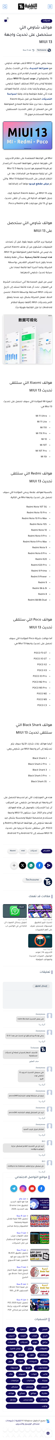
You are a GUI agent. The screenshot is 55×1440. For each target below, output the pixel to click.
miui (23, 851)
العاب (34, 1336)
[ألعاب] (27, 1429)
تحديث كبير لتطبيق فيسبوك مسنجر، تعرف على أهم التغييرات (41, 926)
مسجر (44, 1387)
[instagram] (23, 1188)
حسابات (43, 1355)
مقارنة (44, 1393)
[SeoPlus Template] (48, 1421)
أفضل (44, 1330)
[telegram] (13, 1188)
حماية (21, 1355)
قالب (45, 1374)
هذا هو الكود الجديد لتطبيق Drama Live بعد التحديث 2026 (19, 1205)
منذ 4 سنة (21, 1300)
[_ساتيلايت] (10, 1435)
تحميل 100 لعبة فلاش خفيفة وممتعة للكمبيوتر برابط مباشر (17, 1222)
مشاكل (14, 1387)
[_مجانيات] (5, 1435)
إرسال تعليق (41, 986)
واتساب (43, 1400)
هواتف (11, 1393)
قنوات (34, 1374)
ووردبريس (28, 1400)
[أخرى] (27, 1435)
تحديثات (46, 21)
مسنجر (30, 1387)
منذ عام (22, 1199)
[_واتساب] (10, 1429)
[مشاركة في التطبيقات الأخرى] (14, 865)
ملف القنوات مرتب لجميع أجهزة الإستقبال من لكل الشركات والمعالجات (17, 1240)
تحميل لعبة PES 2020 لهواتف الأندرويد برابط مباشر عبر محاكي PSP (17, 1306)
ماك (11, 1374)
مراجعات (15, 1381)
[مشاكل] (44, 1429)
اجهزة (22, 1330)
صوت (20, 1361)
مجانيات (30, 1381)
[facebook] (41, 1188)
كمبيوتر (22, 1374)
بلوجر (35, 1342)
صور (10, 1361)
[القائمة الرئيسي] (50, 6)
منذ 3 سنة (21, 1233)
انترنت (23, 1336)
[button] (39, 865)
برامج (44, 1342)
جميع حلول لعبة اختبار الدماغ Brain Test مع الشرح (17, 1274)
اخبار (11, 1330)
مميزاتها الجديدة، (39, 68)
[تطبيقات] (22, 1429)
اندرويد (11, 1336)
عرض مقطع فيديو (39, 184)
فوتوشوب (42, 1368)
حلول (32, 1355)
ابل (33, 1330)
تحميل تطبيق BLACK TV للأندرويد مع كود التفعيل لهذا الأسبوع (18, 1257)
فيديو (28, 1368)
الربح (45, 1336)
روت (10, 1355)
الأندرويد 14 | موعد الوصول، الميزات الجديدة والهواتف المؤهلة (40, 956)
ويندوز (13, 1400)
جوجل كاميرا (15, 1349)
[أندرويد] (39, 1429)
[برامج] (39, 1435)
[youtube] (32, 1188)
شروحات (33, 1361)
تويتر (30, 1349)
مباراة (44, 1381)
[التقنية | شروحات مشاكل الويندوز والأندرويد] (27, 6)
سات (45, 1361)
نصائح (22, 1393)
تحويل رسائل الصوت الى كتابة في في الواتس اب (15, 925)
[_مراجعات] (22, 1435)
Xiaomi (13, 851)
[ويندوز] (33, 1429)
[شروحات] (50, 1429)
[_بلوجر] (16, 1435)
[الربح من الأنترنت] (33, 1435)
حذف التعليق (34, 1061)
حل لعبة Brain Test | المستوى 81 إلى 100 (18, 1289)
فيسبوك (14, 1368)
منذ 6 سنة (21, 1216)
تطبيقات (43, 1349)
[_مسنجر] (5, 1429)
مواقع (33, 1393)
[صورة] (39, 1204)
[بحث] (5, 6)
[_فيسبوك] (16, 1429)
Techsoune (41, 50)
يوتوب (44, 1406)
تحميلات (11, 1342)
